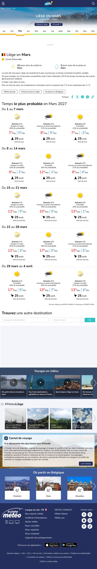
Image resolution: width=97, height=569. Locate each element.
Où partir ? (57, 24)
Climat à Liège (42, 24)
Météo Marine (61, 513)
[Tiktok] (90, 526)
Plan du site (37, 553)
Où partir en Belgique (54, 91)
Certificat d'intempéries (36, 517)
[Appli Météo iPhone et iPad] (52, 545)
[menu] (4, 3)
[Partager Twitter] (77, 96)
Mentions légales (13, 553)
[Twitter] (90, 514)
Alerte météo (31, 521)
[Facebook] (84, 514)
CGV (29, 553)
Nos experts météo (34, 513)
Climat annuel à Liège (30, 91)
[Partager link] (92, 96)
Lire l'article (86, 463)
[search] (93, 3)
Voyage (3, 8)
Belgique (8, 8)
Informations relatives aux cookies (56, 553)
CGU (23, 553)
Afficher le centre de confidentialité (59, 557)
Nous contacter (32, 533)
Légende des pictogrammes (38, 537)
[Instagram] (90, 520)
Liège (14, 8)
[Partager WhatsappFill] (87, 96)
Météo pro (59, 517)
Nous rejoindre (32, 529)
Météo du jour (10, 91)
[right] (95, 383)
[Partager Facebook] (72, 96)
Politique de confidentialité (80, 553)
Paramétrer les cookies (35, 557)
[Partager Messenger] (82, 96)
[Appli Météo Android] (69, 545)
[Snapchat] (84, 520)
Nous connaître (32, 525)
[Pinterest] (84, 526)
